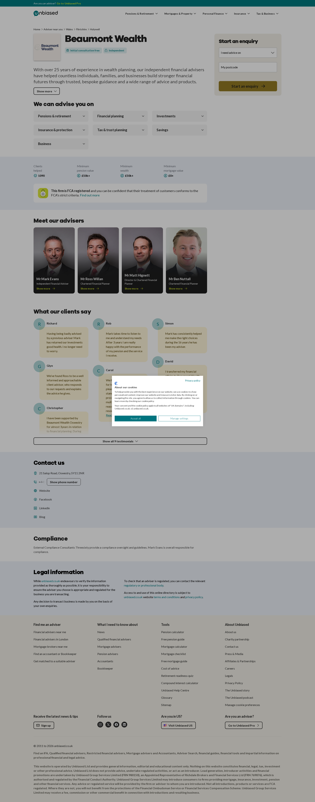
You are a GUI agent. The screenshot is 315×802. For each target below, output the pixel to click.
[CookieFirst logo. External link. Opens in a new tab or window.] (116, 383)
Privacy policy (192, 380)
